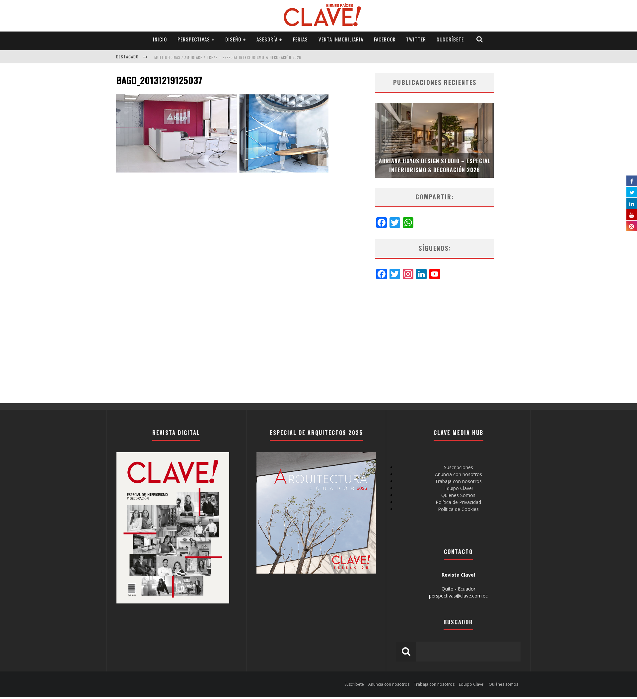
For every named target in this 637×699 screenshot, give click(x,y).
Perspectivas (193, 39)
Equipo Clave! (458, 488)
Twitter (416, 39)
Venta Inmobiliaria (340, 39)
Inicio (160, 39)
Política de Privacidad (458, 502)
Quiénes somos (503, 684)
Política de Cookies (458, 509)
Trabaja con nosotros (458, 481)
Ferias (300, 39)
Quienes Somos (458, 495)
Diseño (233, 39)
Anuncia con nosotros (458, 474)
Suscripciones (458, 467)
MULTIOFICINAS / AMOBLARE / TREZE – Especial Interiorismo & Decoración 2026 (227, 57)
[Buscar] (480, 39)
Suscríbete (450, 39)
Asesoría (267, 39)
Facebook (384, 39)
